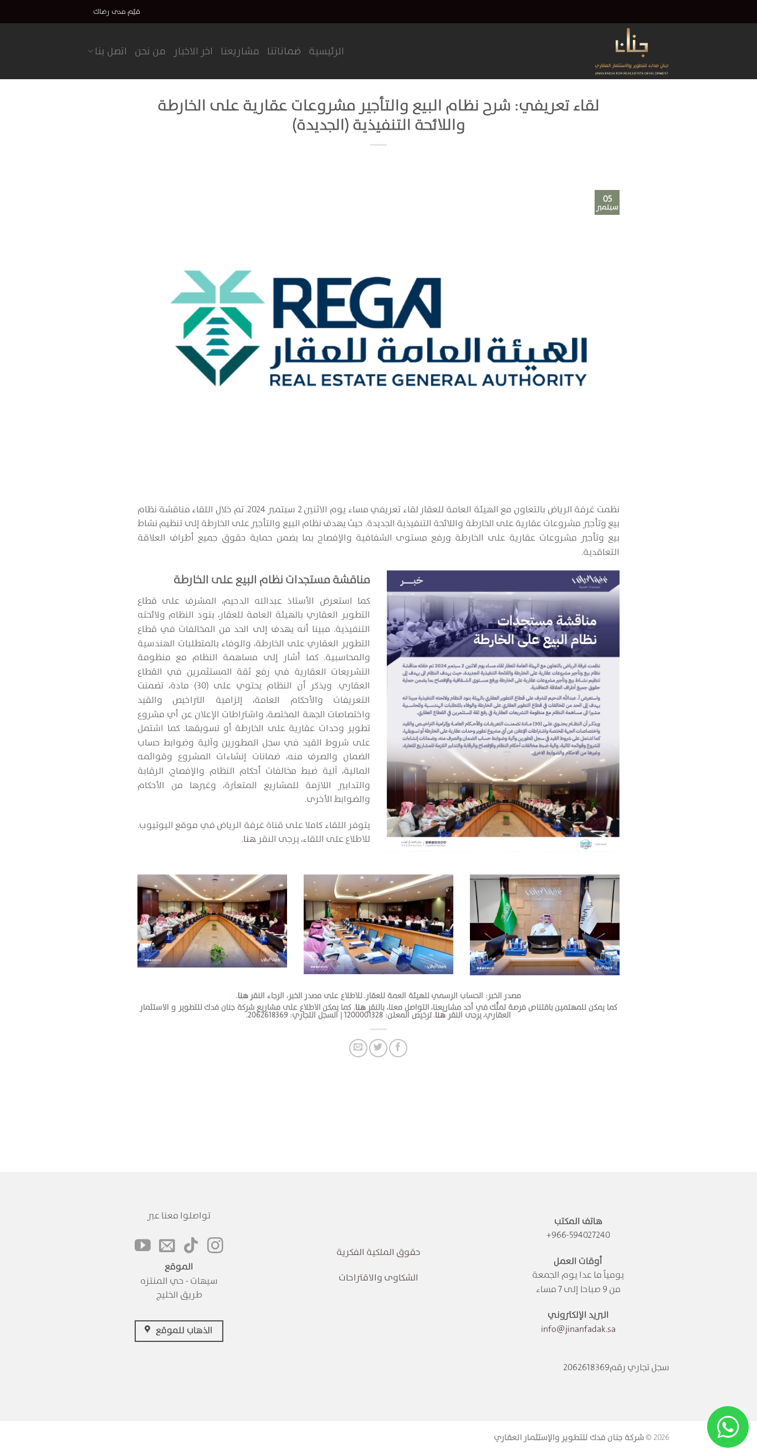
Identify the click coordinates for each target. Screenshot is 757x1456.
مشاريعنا (240, 51)
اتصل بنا (111, 51)
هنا (249, 839)
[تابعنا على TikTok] (191, 1247)
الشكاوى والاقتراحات (378, 1277)
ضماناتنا (284, 51)
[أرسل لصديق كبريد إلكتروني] (358, 1048)
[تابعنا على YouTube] (143, 1247)
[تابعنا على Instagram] (215, 1247)
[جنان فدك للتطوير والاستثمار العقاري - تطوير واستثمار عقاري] (615, 51)
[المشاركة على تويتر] (378, 1048)
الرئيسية (326, 51)
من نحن (150, 51)
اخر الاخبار (193, 51)
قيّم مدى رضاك (116, 11)
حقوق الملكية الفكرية (378, 1252)
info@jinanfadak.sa (578, 1329)
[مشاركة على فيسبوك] (398, 1048)
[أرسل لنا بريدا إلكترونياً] (167, 1247)
